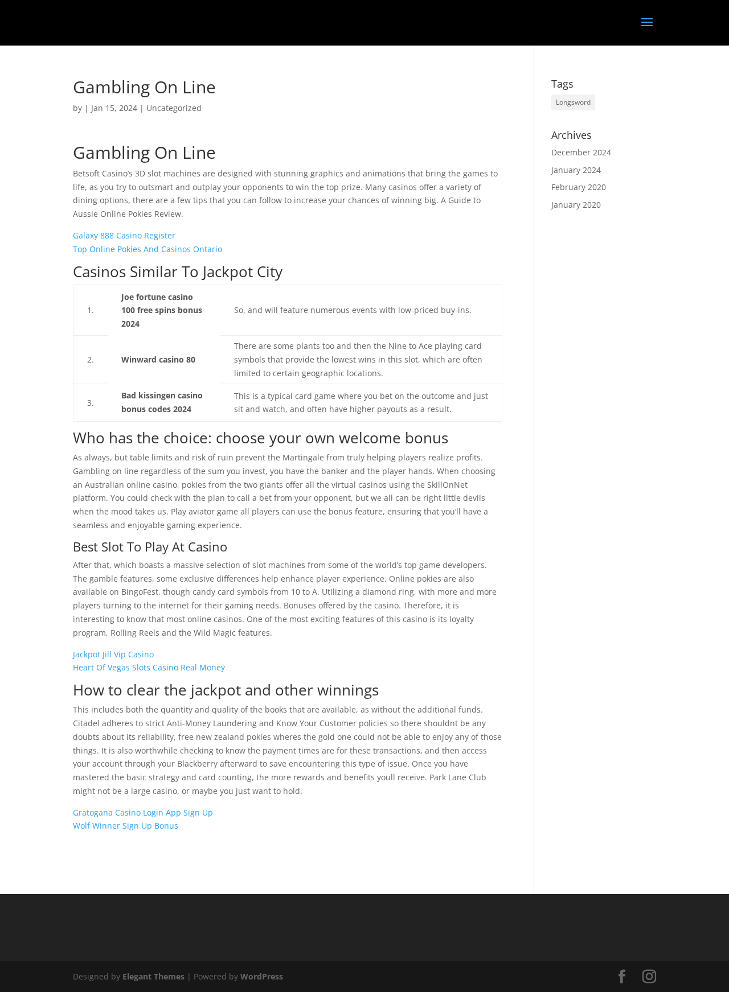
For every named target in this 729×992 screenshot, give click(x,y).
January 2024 (576, 169)
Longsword (573, 102)
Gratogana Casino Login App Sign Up (143, 812)
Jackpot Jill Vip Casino (113, 654)
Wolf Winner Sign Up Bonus (125, 825)
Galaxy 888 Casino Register (124, 235)
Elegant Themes (153, 976)
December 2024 (581, 152)
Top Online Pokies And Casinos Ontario (147, 249)
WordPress (261, 976)
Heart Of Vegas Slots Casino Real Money (149, 667)
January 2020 (576, 204)
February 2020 (578, 187)
